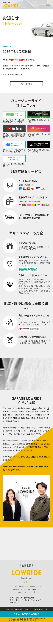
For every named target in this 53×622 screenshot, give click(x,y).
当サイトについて (16, 600)
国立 (8, 411)
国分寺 (14, 411)
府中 (27, 414)
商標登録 (13, 602)
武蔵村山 (29, 411)
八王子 (42, 411)
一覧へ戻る (28, 84)
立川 (34, 408)
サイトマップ (36, 600)
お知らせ (19, 597)
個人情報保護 (29, 597)
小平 (22, 414)
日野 (36, 411)
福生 (16, 414)
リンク (26, 600)
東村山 (10, 414)
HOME (12, 597)
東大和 (21, 411)
